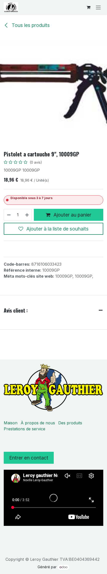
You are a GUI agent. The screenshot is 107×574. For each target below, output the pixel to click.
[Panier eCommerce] (88, 7)
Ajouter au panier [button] (71, 215)
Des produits (70, 422)
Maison (10, 422)
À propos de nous (38, 422)
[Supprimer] (8, 214)
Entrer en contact (28, 458)
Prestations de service (24, 428)
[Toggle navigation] (98, 7)
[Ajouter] (27, 214)
